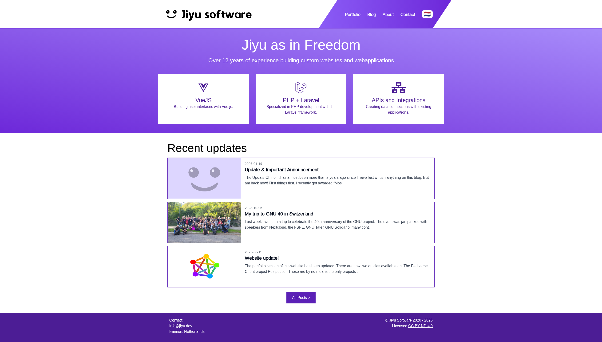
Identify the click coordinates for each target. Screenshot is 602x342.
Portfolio (352, 14)
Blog (371, 14)
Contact (407, 14)
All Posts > (301, 297)
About (388, 14)
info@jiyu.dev (180, 325)
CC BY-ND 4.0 (420, 325)
